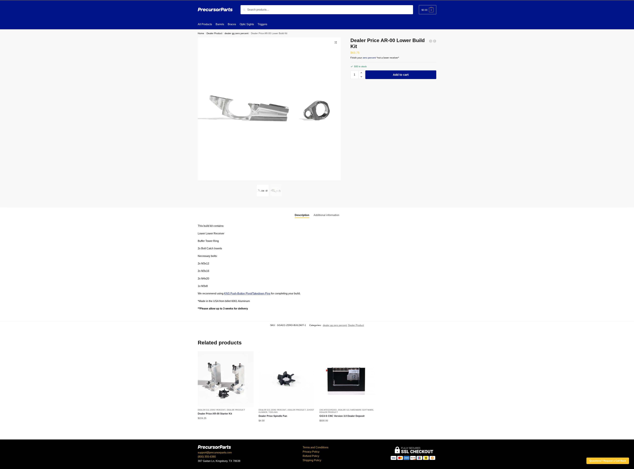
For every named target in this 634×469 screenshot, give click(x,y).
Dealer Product (214, 33)
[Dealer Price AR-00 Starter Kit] (226, 379)
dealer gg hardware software (355, 410)
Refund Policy (311, 456)
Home (201, 33)
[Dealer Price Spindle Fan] (286, 379)
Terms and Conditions (315, 447)
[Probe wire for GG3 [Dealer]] (430, 41)
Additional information (326, 215)
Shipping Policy (312, 460)
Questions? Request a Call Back (607, 460)
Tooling (273, 412)
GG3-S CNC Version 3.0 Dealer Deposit (341, 415)
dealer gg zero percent (236, 33)
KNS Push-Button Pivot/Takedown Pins (247, 293)
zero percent (369, 57)
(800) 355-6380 (207, 456)
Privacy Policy (311, 451)
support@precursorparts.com (215, 452)
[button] (361, 73)
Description (302, 215)
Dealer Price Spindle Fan (273, 415)
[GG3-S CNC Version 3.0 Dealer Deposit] (434, 41)
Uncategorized (328, 410)
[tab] (302, 215)
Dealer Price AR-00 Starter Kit (215, 413)
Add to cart (401, 74)
